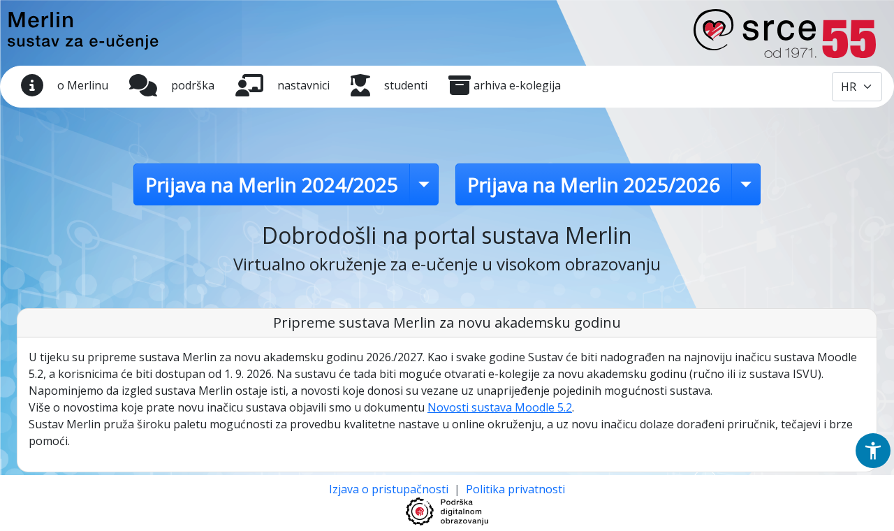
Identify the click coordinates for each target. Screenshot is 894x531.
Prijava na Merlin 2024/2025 (271, 184)
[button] (873, 450)
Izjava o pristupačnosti (390, 489)
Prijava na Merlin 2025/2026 (593, 184)
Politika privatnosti (515, 489)
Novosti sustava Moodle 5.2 (499, 407)
